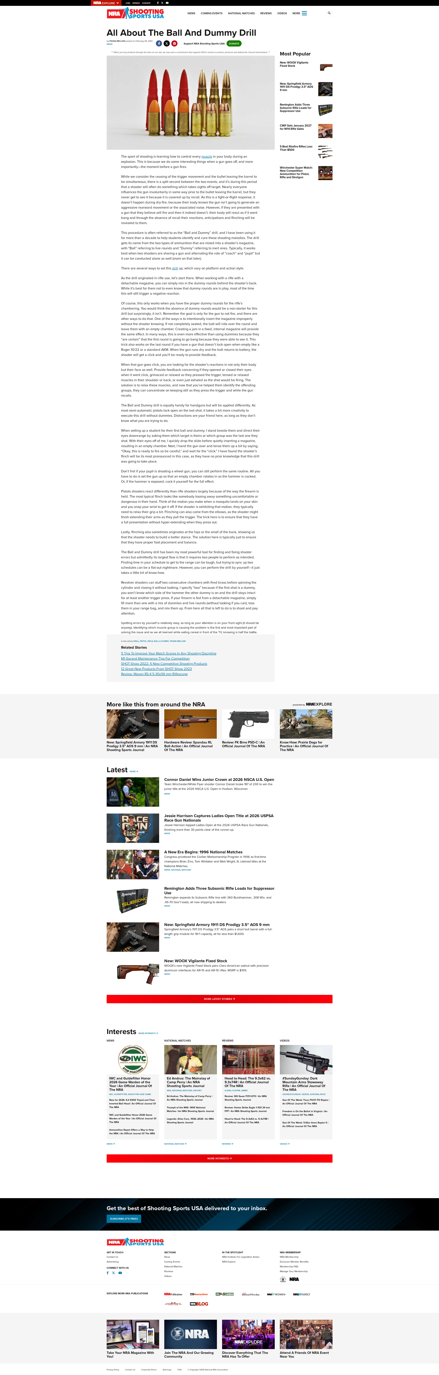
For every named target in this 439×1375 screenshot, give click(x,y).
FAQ (179, 1369)
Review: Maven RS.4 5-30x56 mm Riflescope (154, 673)
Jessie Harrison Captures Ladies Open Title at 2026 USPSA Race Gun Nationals (219, 818)
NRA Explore (229, 1261)
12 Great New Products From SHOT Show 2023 (156, 668)
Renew (136, 3)
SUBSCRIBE (124, 1219)
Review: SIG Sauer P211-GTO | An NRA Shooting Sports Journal (246, 1097)
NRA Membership (289, 1257)
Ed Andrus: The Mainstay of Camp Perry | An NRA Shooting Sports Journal (188, 1082)
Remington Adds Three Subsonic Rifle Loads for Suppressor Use (219, 890)
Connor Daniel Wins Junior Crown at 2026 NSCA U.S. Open (219, 779)
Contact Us (112, 1257)
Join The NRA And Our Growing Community (189, 1354)
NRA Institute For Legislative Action (240, 1257)
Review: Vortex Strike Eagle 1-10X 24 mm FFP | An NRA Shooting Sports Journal (247, 1109)
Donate (146, 3)
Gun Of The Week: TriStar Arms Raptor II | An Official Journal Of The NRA (305, 1124)
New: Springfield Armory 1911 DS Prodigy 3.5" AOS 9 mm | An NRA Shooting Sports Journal (132, 746)
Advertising (113, 1261)
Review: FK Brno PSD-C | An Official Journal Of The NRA (243, 744)
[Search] (329, 13)
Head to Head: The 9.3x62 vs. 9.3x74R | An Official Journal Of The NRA (248, 1082)
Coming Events (212, 13)
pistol (143, 641)
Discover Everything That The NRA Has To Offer (245, 1354)
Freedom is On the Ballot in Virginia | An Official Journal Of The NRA (304, 1113)
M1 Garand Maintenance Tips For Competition (155, 658)
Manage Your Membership (294, 1271)
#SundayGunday (291, 1094)
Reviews (266, 13)
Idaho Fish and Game (139, 1094)
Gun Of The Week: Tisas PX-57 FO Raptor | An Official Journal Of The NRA (305, 1101)
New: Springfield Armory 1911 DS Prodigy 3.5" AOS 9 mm (217, 925)
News (191, 13)
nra (169, 1090)
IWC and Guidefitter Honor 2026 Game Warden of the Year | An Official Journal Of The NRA (130, 1084)
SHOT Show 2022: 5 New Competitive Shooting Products (164, 663)
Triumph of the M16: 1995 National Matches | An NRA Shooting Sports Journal (190, 1109)
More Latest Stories (233, 999)
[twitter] (167, 41)
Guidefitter (120, 1094)
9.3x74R (236, 1090)
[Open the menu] (304, 13)
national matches (182, 1090)
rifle (150, 641)
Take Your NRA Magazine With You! (130, 1354)
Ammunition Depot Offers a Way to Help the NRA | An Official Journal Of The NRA (132, 1131)
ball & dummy (161, 641)
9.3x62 (228, 1090)
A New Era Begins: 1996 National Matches (203, 852)
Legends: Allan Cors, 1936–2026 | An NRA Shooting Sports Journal (190, 1120)
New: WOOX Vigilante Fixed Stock (195, 961)
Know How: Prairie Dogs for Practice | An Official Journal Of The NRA (304, 746)
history (197, 1090)
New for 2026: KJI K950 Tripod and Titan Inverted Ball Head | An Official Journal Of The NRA (132, 1103)
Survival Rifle (317, 1094)
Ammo (244, 1090)
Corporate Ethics (149, 1369)
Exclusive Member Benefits (294, 1261)
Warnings (167, 1369)
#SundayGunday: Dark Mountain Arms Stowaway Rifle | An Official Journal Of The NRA (303, 1084)
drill (175, 268)
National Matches (241, 13)
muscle (206, 156)
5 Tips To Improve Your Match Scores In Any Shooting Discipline (168, 653)
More (133, 771)
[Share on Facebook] (159, 41)
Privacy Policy (113, 1369)
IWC (111, 1094)
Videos (282, 13)
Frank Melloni (178, 641)
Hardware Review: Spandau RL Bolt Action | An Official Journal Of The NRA (188, 746)
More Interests (147, 1033)
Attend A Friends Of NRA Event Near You (304, 1354)
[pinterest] (174, 41)
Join (128, 3)
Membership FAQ (289, 1266)
